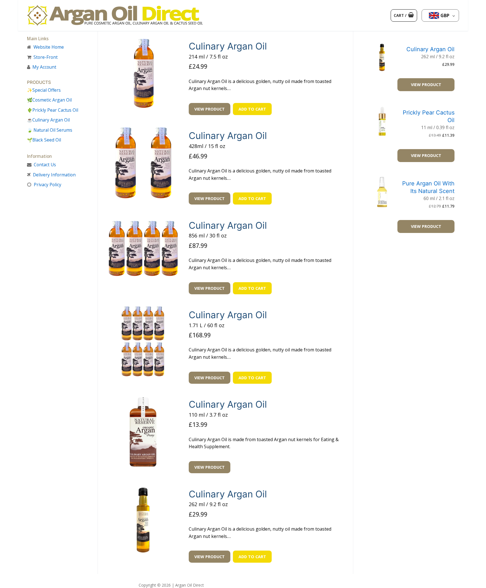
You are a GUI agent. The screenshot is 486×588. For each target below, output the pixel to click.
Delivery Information (54, 175)
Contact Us (45, 164)
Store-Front (45, 57)
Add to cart (252, 109)
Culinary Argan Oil (228, 46)
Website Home (48, 47)
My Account (44, 67)
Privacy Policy (47, 184)
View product (209, 109)
